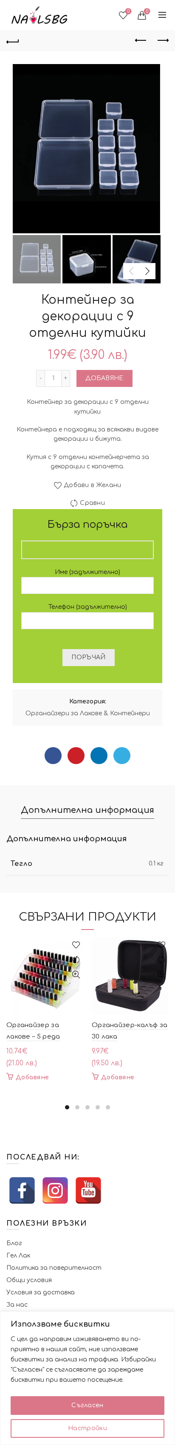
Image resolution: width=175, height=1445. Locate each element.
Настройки (87, 1428)
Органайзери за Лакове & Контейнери (87, 713)
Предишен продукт (141, 40)
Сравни (92, 503)
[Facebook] (53, 755)
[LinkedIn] (98, 755)
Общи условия (29, 1280)
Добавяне (104, 378)
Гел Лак (18, 1255)
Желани (128, 11)
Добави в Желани (92, 485)
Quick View (75, 974)
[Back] (12, 40)
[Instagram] (55, 1190)
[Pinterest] (76, 755)
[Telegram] (121, 755)
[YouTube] (88, 1190)
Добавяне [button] (32, 1077)
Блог (14, 1243)
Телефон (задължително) (87, 607)
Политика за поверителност (54, 1268)
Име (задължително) (87, 572)
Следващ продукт (162, 40)
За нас (17, 1305)
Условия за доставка (40, 1292)
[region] (87, 1378)
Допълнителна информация (87, 810)
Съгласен (87, 1405)
